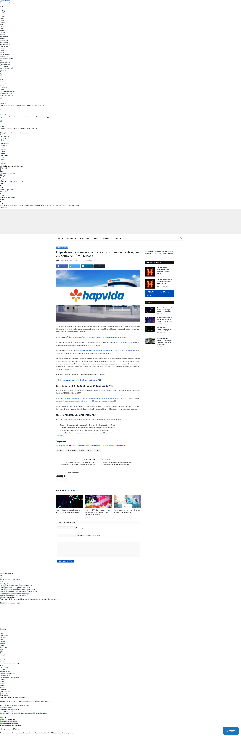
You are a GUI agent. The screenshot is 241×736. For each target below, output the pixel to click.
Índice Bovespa (18, 166)
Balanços (2, 30)
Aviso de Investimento (6, 711)
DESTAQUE (60, 450)
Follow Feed (3, 50)
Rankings (2, 11)
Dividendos (3, 32)
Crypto (2, 74)
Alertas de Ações (5, 54)
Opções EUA (3, 82)
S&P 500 (12, 174)
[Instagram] (4, 713)
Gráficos (2, 26)
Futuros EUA (3, 78)
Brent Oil (12, 197)
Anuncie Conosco (5, 671)
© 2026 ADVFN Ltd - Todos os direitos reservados (14, 705)
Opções (2, 28)
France (3, 153)
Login (18, 603)
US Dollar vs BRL (19, 182)
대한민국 (3, 163)
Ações (96, 238)
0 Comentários (88, 260)
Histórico (2, 34)
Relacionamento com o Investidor (10, 664)
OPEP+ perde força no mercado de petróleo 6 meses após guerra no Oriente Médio (164, 341)
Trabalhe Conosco (5, 662)
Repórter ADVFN (68, 260)
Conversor (3, 689)
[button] (8, 721)
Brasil (2, 147)
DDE (1, 60)
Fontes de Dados (5, 675)
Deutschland (4, 155)
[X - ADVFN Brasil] (13, 713)
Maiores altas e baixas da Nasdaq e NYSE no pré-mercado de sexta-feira (164, 309)
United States (5, 143)
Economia (106, 238)
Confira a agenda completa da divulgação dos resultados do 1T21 (79, 380)
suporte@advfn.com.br (7, 139)
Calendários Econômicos (7, 91)
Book (1, 7)
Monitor (2, 5)
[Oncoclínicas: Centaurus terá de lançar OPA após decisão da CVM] (127, 501)
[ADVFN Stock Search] (0, 3)
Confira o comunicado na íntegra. (115, 337)
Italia (2, 157)
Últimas (60, 238)
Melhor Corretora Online (7, 68)
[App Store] (4, 693)
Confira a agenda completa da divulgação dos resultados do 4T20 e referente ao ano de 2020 (92, 398)
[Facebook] (22, 713)
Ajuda (1, 666)
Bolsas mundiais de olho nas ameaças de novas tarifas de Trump (164, 281)
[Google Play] (4, 695)
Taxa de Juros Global (6, 93)
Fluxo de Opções (5, 64)
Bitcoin (11, 190)
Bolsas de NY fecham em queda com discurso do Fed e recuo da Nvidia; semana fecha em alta (97, 512)
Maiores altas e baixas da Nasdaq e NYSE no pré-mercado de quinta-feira (164, 319)
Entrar (2, 133)
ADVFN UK (4, 145)
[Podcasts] (43, 713)
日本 (2, 161)
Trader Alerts (4, 56)
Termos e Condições (44, 701)
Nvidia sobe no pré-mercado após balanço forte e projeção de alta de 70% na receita (165, 330)
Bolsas (2, 86)
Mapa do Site (4, 668)
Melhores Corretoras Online (8, 673)
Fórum (2, 9)
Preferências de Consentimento (9, 677)
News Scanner (4, 42)
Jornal (2, 683)
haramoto (159, 276)
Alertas (2, 52)
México (3, 159)
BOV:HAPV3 (87, 337)
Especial (118, 238)
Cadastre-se (3, 207)
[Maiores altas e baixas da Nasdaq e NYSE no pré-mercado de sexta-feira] (69, 501)
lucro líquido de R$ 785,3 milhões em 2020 (104, 390)
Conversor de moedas (6, 58)
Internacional (71, 238)
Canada (3, 151)
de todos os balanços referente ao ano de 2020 (78, 401)
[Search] (181, 238)
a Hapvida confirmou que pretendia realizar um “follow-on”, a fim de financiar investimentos (104, 351)
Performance (4, 36)
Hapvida (89, 450)
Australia (3, 149)
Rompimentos (4, 66)
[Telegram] (29, 713)
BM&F (1, 80)
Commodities (4, 84)
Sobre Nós (3, 660)
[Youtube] (36, 713)
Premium (16, 133)
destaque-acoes (71, 450)
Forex (1, 72)
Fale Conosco (4, 141)
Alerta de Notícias (5, 44)
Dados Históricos (5, 62)
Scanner (2, 16)
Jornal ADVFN (4, 40)
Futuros (2, 76)
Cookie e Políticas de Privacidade (9, 709)
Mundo (2, 15)
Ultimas (97, 450)
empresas (81, 450)
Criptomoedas (84, 238)
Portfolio (2, 13)
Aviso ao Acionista (62, 247)
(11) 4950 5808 (4, 137)
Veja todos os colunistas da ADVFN (157, 293)
